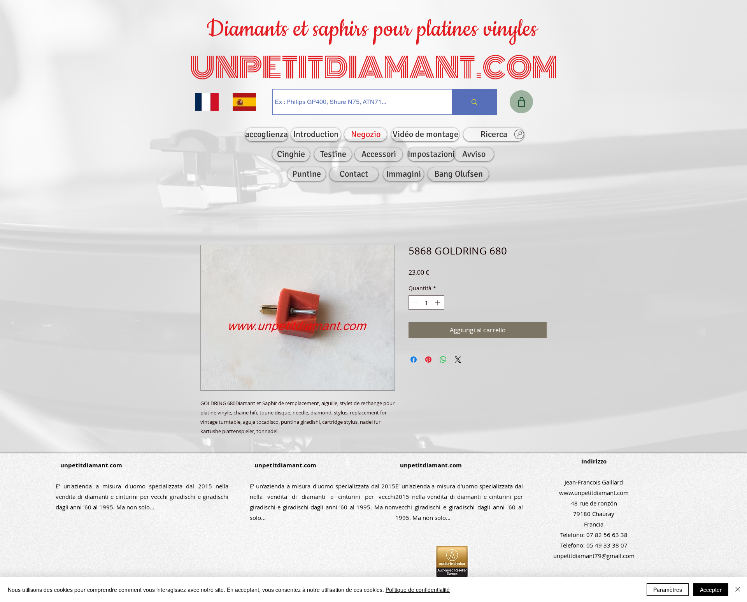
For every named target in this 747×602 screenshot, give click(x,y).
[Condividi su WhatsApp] (443, 359)
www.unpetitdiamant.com (594, 493)
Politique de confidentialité (418, 589)
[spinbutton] (426, 302)
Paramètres (667, 589)
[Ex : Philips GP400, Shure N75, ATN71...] (474, 102)
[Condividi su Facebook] (413, 359)
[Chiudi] (737, 589)
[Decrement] (414, 302)
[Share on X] (458, 359)
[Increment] (438, 302)
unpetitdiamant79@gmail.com (594, 556)
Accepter (711, 589)
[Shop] (521, 101)
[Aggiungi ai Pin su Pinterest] (428, 359)
